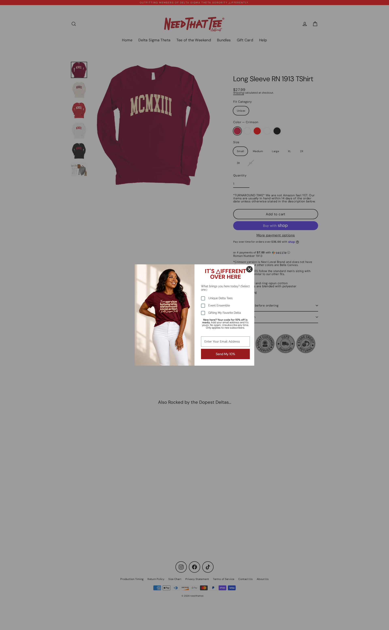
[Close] (249, 269)
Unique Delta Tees (220, 298)
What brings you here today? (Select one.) (225, 288)
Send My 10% (225, 354)
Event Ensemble (219, 305)
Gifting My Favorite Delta (224, 312)
